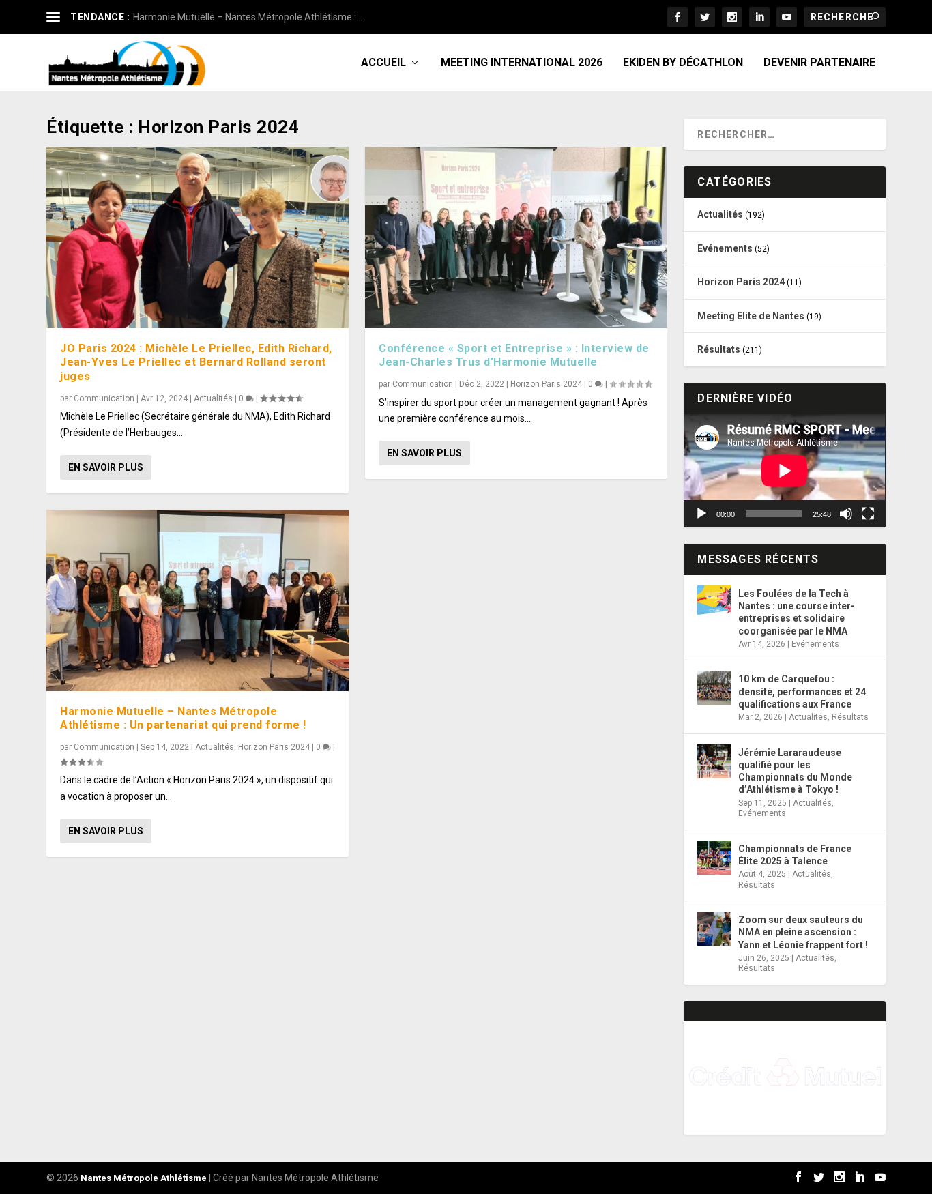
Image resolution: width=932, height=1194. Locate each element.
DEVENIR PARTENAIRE (819, 63)
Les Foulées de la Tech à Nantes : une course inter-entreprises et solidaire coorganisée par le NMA (796, 612)
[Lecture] (701, 514)
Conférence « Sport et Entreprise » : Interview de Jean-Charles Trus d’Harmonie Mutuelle (514, 355)
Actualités (213, 398)
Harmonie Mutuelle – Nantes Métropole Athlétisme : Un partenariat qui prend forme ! (183, 718)
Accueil (383, 63)
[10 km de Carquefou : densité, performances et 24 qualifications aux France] (714, 688)
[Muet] (846, 514)
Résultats (718, 349)
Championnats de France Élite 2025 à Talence (794, 855)
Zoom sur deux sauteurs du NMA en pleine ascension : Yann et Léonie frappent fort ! (803, 932)
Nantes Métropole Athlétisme (144, 1178)
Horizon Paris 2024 (274, 747)
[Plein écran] (868, 514)
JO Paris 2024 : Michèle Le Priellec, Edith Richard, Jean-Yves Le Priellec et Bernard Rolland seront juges (196, 362)
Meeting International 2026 (521, 63)
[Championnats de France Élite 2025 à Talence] (714, 858)
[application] (784, 470)
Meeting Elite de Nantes (750, 315)
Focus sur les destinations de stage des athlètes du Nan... (255, 17)
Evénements (725, 248)
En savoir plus (105, 467)
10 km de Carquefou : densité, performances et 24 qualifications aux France (802, 691)
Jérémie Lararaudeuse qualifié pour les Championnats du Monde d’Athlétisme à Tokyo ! (795, 771)
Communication (104, 398)
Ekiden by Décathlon (683, 63)
